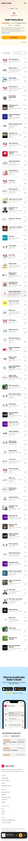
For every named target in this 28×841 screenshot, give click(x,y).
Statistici (3, 794)
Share (24, 42)
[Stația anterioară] (16, 835)
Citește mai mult (5, 32)
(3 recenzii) (13, 23)
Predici (3, 783)
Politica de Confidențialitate (8, 820)
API (2, 808)
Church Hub (4, 799)
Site (11, 25)
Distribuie (7, 736)
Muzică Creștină (5, 780)
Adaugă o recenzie (21, 23)
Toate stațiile (4, 778)
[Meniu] (25, 3)
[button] (10, 835)
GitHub (3, 811)
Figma (3, 813)
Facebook (17, 25)
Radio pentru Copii (6, 785)
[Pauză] (20, 835)
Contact (3, 802)
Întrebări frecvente (6, 797)
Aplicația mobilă (5, 792)
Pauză (15, 37)
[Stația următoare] (24, 835)
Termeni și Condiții (6, 822)
